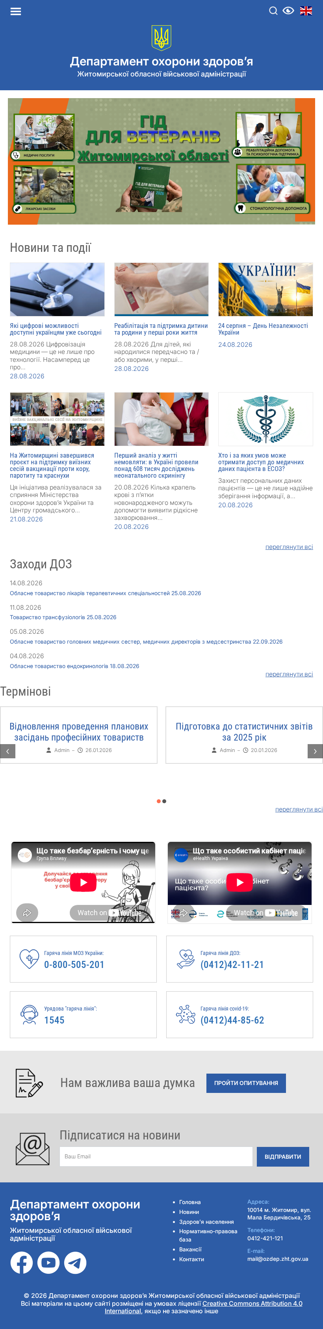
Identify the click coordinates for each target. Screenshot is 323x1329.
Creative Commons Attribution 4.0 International (204, 1307)
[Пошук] (273, 10)
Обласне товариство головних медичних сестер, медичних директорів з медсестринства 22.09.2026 (146, 641)
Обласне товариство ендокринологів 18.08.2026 (74, 666)
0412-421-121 (265, 1238)
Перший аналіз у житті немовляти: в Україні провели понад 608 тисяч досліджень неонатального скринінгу (156, 465)
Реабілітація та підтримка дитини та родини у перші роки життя (161, 329)
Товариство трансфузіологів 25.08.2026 (63, 617)
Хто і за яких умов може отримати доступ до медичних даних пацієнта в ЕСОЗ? (261, 462)
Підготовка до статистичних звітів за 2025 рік (244, 732)
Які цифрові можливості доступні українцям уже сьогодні (56, 329)
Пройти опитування (246, 1083)
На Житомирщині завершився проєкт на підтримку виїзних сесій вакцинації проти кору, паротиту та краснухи (52, 465)
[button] (159, 801)
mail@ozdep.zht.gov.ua (277, 1258)
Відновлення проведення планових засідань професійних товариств (79, 732)
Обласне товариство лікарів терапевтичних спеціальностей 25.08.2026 (105, 593)
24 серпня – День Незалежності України (263, 329)
